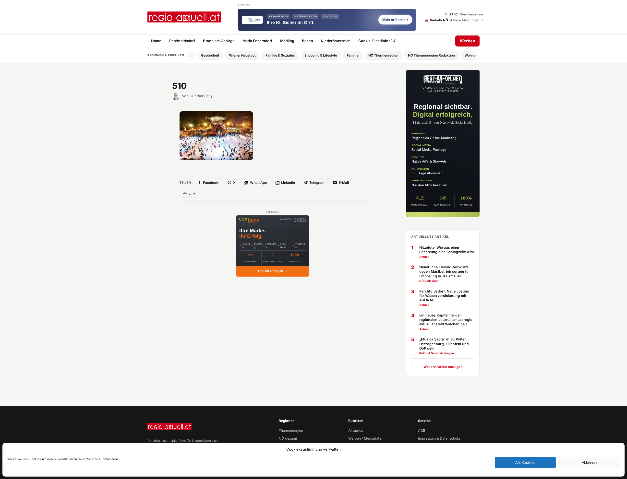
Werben (467, 40)
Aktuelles (355, 430)
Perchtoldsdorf (182, 41)
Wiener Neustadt (222, 55)
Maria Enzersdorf (257, 41)
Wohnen (450, 55)
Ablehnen (589, 462)
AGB (421, 430)
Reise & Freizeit (479, 55)
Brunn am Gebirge (219, 41)
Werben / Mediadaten (365, 438)
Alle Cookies (525, 462)
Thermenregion (291, 430)
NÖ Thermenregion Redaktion (411, 55)
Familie (332, 55)
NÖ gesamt (288, 438)
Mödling (287, 41)
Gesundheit (190, 55)
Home (156, 41)
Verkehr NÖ (453, 20)
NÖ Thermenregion (363, 55)
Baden (307, 41)
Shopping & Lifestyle (300, 55)
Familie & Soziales (259, 55)
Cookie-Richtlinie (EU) (377, 41)
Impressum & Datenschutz (439, 438)
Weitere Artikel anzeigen (442, 367)
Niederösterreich (335, 41)
